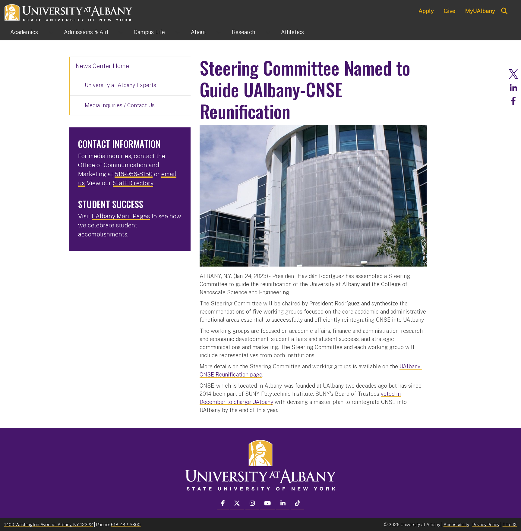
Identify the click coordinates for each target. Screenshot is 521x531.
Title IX (510, 524)
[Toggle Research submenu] (268, 32)
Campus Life (149, 32)
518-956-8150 (134, 174)
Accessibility (456, 524)
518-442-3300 (126, 524)
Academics (24, 32)
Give (449, 11)
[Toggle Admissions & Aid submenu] (121, 32)
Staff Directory (133, 183)
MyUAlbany (480, 11)
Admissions (86, 32)
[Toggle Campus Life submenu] (178, 32)
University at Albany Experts (120, 85)
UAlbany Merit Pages (121, 216)
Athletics (292, 32)
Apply (426, 11)
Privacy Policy (485, 524)
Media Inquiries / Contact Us (120, 105)
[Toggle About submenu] (219, 32)
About (198, 32)
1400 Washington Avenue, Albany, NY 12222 (48, 524)
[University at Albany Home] (69, 12)
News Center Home (102, 66)
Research (243, 32)
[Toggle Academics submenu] (51, 32)
